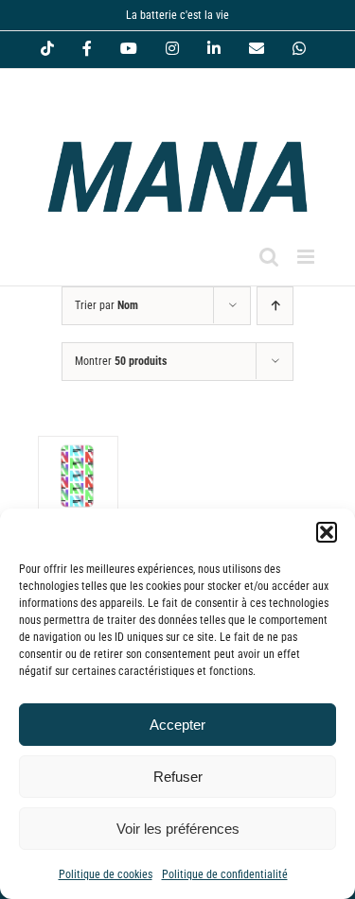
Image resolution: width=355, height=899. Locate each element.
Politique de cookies (105, 874)
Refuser (178, 777)
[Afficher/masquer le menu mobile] (307, 257)
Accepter (177, 725)
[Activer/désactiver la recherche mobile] (268, 257)
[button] (326, 532)
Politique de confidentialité (225, 874)
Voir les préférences (178, 829)
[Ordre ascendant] (275, 305)
